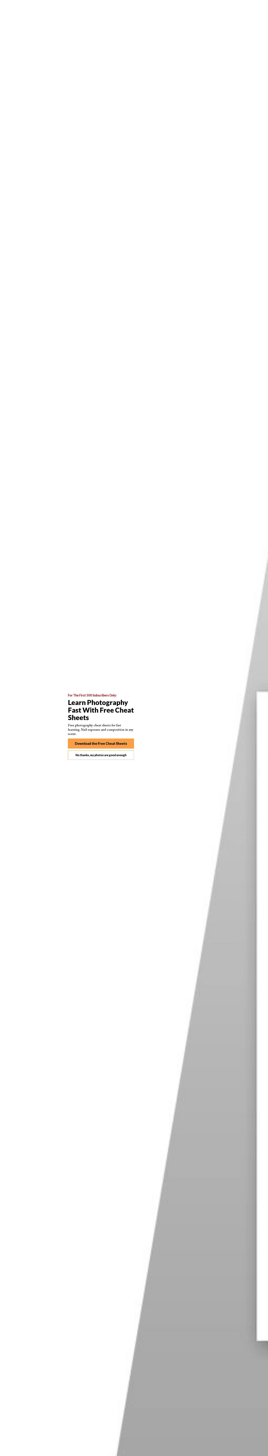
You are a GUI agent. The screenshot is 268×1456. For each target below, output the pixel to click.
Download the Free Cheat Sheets (101, 743)
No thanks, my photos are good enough (101, 755)
